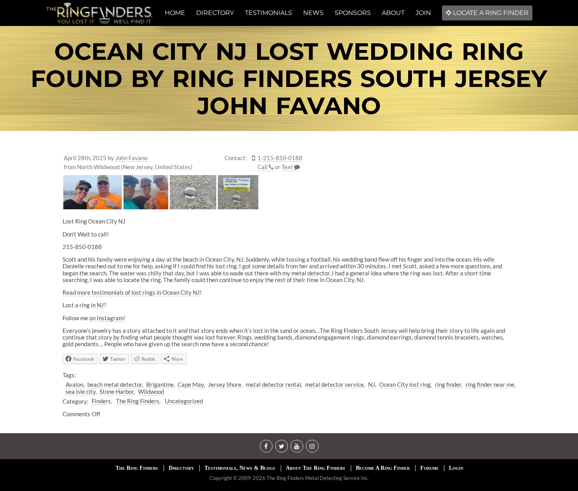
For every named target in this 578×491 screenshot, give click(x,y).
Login (456, 468)
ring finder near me (490, 384)
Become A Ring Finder (383, 468)
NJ (100, 304)
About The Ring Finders (315, 468)
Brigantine (160, 384)
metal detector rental (273, 384)
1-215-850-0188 (280, 158)
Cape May (191, 384)
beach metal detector (114, 384)
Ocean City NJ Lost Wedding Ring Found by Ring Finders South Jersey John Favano (289, 78)
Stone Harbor (116, 391)
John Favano (131, 158)
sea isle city (81, 391)
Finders (101, 400)
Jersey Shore (224, 384)
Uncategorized (184, 400)
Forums (429, 468)
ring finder (448, 384)
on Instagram (106, 317)
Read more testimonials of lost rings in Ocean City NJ (131, 292)
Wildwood (151, 391)
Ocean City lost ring (405, 384)
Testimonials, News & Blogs (239, 468)
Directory (181, 468)
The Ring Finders (137, 400)
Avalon (74, 384)
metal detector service (334, 384)
